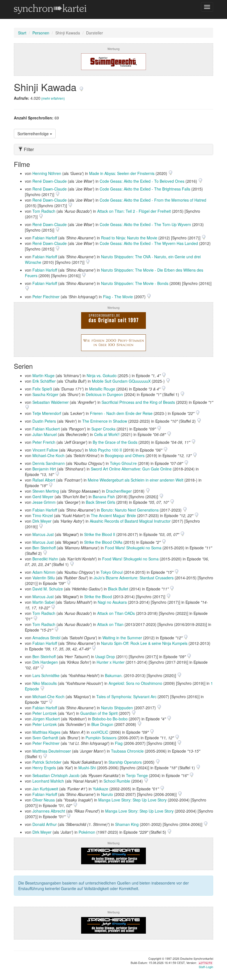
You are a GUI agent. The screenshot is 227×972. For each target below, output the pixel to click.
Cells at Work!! (107, 434)
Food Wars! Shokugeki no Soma (133, 547)
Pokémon (87, 832)
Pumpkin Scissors (101, 737)
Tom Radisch (43, 211)
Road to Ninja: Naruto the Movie (129, 238)
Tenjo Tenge (137, 775)
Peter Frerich (43, 442)
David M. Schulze (47, 589)
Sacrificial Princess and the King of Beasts (138, 402)
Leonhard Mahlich (48, 781)
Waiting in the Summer (122, 637)
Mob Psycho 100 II (105, 450)
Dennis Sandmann (48, 463)
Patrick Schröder (46, 762)
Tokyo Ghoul (111, 572)
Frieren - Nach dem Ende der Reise (121, 413)
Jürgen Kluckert (46, 719)
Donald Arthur (44, 824)
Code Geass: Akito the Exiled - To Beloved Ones (142, 181)
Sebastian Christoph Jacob (55, 775)
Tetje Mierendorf (46, 413)
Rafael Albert (43, 480)
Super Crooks (103, 429)
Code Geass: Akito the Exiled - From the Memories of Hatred (153, 200)
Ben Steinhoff (44, 547)
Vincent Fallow (45, 450)
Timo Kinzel (42, 515)
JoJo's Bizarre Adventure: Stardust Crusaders (134, 577)
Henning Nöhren (46, 173)
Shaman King (127, 824)
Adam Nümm (43, 572)
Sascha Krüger (45, 394)
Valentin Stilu (43, 577)
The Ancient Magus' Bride (113, 515)
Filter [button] (28, 149)
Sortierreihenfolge (33, 133)
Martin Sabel (43, 602)
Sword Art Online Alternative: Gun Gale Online (131, 469)
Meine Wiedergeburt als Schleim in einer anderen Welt (135, 480)
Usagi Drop (105, 656)
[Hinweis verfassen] (81, 87)
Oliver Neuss (43, 800)
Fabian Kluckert (46, 429)
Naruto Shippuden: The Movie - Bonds (134, 283)
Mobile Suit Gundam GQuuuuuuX (121, 381)
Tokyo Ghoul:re (123, 463)
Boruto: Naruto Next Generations (130, 510)
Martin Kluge (43, 375)
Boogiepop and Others (125, 455)
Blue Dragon (102, 724)
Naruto (107, 794)
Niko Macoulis (44, 683)
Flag (119, 743)
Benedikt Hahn (45, 559)
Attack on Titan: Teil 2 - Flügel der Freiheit (134, 211)
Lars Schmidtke (46, 675)
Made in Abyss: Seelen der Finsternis (121, 173)
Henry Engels (44, 767)
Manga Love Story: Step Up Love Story (132, 800)
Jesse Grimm (44, 502)
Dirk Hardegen (45, 662)
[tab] (113, 149)
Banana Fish (104, 496)
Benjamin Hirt (44, 469)
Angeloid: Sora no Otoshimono (135, 683)
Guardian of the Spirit (99, 713)
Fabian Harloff (44, 238)
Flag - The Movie (118, 296)
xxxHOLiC (99, 732)
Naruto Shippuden (117, 707)
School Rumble (117, 781)
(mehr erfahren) (53, 98)
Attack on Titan (110, 624)
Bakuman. (114, 675)
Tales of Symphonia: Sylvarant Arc (126, 696)
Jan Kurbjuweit (45, 788)
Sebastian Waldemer (50, 402)
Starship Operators (125, 762)
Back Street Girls (100, 502)
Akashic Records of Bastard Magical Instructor (130, 521)
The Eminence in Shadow (104, 421)
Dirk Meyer (41, 521)
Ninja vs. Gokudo (102, 375)
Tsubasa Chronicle (127, 751)
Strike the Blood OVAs (103, 542)
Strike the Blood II (99, 534)
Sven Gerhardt (45, 737)
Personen (40, 33)
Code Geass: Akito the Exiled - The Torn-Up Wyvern (145, 224)
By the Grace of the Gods (115, 442)
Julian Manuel (44, 434)
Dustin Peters (44, 421)
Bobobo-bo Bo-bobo (110, 719)
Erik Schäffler (44, 381)
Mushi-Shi (87, 767)
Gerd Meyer (42, 496)
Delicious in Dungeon (104, 394)
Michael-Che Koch (48, 455)
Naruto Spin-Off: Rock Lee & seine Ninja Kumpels (144, 643)
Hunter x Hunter (111, 662)
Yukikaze (100, 788)
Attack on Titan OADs (116, 613)
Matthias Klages (46, 732)
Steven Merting (45, 491)
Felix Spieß (42, 389)
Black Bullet (118, 589)
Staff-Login (206, 967)
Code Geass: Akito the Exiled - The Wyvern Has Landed (149, 243)
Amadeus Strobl (46, 637)
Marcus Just (43, 534)
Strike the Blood (98, 596)
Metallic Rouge (102, 389)
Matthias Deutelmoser (51, 751)
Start (22, 33)
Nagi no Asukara (112, 602)
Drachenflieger (119, 491)
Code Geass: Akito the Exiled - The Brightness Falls (145, 189)
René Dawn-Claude (49, 181)
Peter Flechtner (46, 296)
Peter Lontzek (44, 713)
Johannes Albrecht (48, 811)
